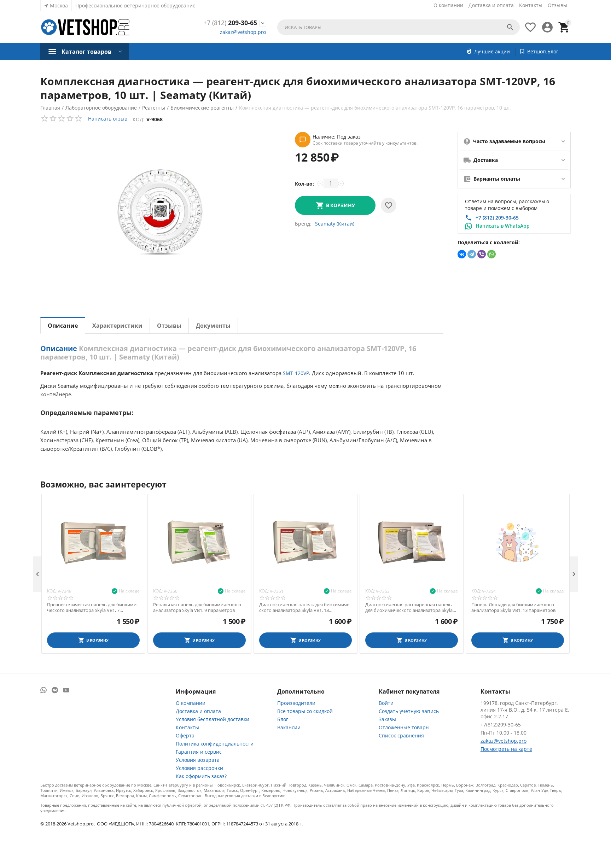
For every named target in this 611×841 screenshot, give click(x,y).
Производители (296, 703)
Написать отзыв (107, 118)
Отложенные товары (404, 727)
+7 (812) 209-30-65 (497, 217)
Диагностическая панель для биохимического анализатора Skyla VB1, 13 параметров (305, 607)
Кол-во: (304, 183)
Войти (386, 703)
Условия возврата (198, 760)
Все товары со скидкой (305, 711)
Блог (282, 719)
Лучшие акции (492, 51)
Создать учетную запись (409, 711)
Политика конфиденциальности (215, 743)
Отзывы (557, 5)
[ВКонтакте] (462, 254)
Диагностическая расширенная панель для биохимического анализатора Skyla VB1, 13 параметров (409, 607)
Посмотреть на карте (506, 749)
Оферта (185, 735)
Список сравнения (401, 735)
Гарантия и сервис (199, 751)
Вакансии (289, 727)
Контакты (530, 5)
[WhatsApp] (491, 254)
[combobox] (398, 27)
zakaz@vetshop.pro (243, 32)
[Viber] (481, 254)
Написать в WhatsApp (503, 225)
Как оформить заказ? (201, 776)
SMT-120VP (296, 373)
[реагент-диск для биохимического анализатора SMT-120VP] (160, 213)
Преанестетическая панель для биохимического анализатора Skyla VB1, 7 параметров (92, 607)
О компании (448, 5)
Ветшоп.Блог (542, 51)
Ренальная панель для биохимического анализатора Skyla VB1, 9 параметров (197, 607)
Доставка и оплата (491, 5)
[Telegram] (471, 254)
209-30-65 (230, 23)
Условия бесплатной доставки (212, 719)
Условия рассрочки (199, 768)
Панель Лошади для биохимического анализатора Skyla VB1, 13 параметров (513, 607)
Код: (139, 119)
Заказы (387, 719)
